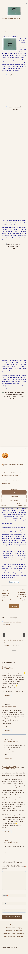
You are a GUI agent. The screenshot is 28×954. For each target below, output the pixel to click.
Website (5, 911)
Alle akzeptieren (14, 492)
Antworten (7, 695)
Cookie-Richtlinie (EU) (14, 928)
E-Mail (5, 903)
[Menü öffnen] (26, 3)
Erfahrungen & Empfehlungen (11, 18)
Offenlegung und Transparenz (14, 936)
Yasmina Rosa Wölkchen (11, 767)
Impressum (14, 925)
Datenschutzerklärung (12, 503)
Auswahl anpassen (14, 500)
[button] (26, 448)
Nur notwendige (14, 496)
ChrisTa (7, 32)
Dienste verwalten (14, 489)
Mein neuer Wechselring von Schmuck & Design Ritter (21, 595)
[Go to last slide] (4, 635)
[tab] (12, 650)
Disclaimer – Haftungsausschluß (14, 933)
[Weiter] (24, 635)
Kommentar (6, 870)
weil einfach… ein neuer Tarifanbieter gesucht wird (6, 595)
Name (5, 896)
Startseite (14, 606)
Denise (5, 667)
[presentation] (14, 629)
